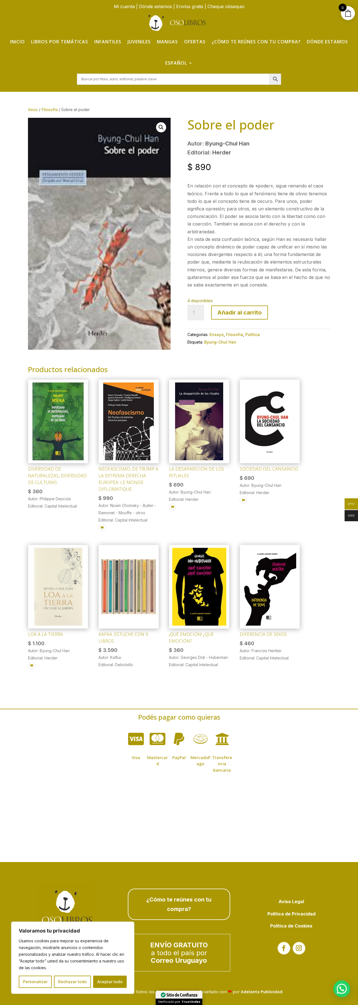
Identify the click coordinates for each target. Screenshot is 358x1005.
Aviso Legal (291, 901)
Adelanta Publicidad (261, 991)
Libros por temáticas (59, 42)
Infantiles (107, 42)
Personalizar (35, 981)
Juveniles (139, 42)
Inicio (17, 42)
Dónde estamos (155, 6)
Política (252, 334)
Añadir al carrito (239, 312)
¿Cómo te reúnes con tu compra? (256, 42)
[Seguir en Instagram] (299, 948)
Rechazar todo (72, 981)
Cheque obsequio (226, 6)
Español (176, 63)
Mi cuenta (124, 6)
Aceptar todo (110, 981)
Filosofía (49, 109)
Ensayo (216, 334)
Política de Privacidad (291, 914)
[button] (161, 127)
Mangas (167, 42)
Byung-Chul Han (220, 342)
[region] (72, 958)
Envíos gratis (189, 6)
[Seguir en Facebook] (283, 948)
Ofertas (195, 42)
